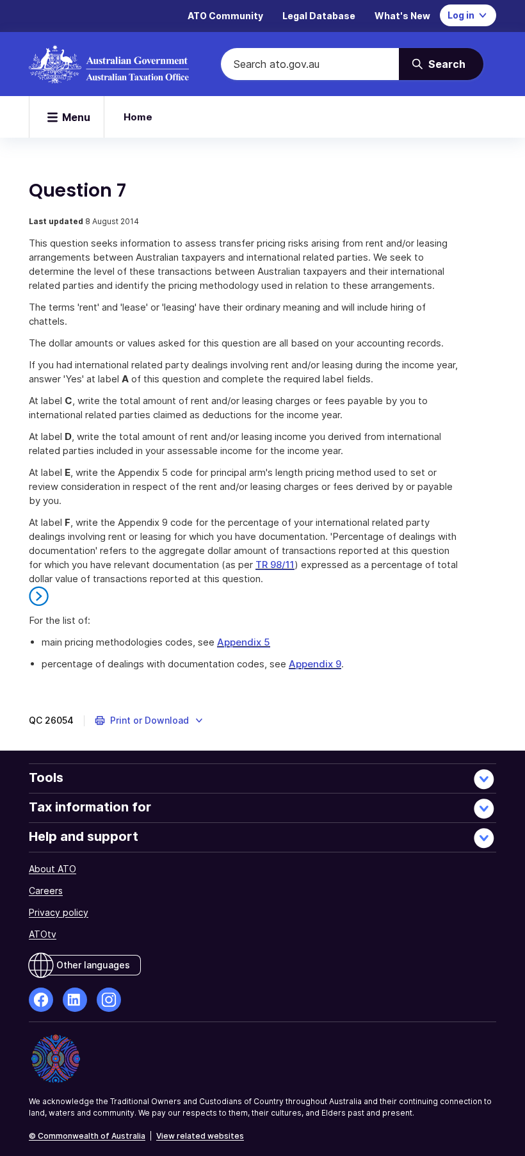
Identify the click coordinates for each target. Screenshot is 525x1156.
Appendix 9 (315, 664)
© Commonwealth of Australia (87, 1136)
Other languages (93, 964)
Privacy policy (58, 912)
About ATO (52, 868)
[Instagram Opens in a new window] (109, 1000)
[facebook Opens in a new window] (41, 1000)
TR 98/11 (275, 564)
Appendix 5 (243, 642)
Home (138, 117)
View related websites (200, 1136)
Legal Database (318, 15)
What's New (402, 15)
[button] (149, 720)
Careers (46, 890)
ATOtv (42, 934)
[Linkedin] (75, 1000)
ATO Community (225, 15)
